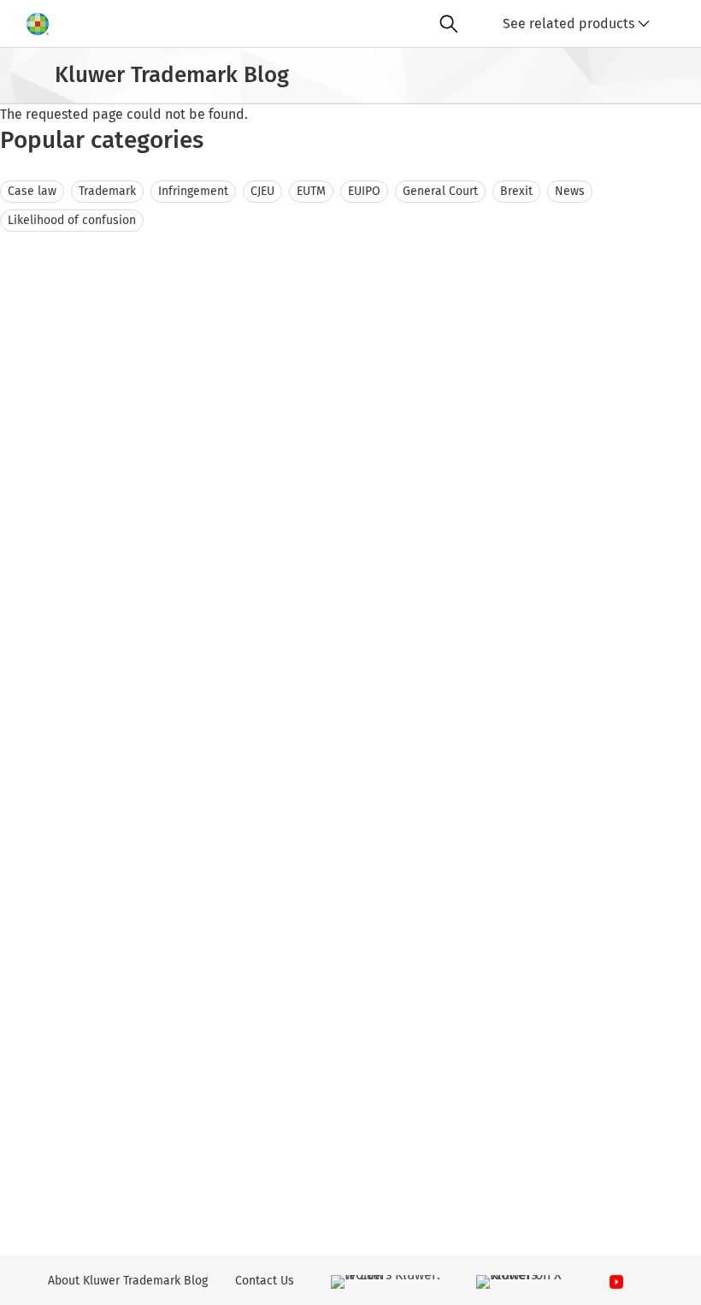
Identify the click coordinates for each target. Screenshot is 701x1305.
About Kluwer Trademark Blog (128, 1280)
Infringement (193, 191)
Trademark (107, 191)
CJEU (262, 191)
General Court (440, 191)
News (570, 191)
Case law (32, 191)
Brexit (516, 191)
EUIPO (364, 191)
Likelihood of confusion (72, 220)
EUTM (311, 191)
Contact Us (264, 1280)
